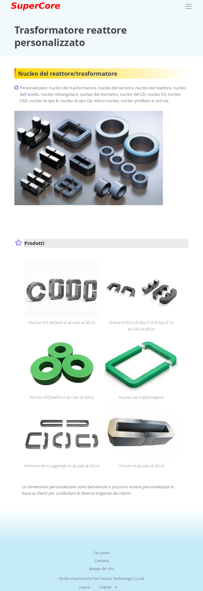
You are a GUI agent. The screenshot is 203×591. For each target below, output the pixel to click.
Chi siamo (101, 552)
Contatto (102, 560)
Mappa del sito (101, 568)
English (106, 587)
